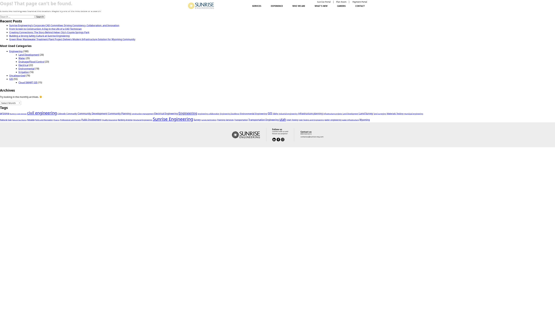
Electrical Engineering (166, 113)
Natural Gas (6, 119)
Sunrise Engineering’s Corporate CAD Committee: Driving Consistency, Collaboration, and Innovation (64, 25)
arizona (4, 113)
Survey (197, 119)
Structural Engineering (142, 120)
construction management (143, 114)
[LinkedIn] (274, 139)
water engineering (333, 120)
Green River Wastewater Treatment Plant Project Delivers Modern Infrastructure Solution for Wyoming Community (72, 39)
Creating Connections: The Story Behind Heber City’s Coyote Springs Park (49, 32)
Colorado (61, 113)
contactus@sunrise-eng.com (311, 137)
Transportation (241, 120)
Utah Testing (292, 120)
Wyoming (364, 119)
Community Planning (119, 113)
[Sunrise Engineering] (201, 5)
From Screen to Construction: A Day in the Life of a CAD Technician (45, 28)
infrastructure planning (310, 113)
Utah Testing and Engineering (311, 120)
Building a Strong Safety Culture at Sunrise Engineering (39, 35)
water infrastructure (350, 120)
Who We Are (298, 6)
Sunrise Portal (324, 1)
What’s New (321, 6)
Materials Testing (395, 113)
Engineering (16, 51)
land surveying (380, 114)
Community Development (92, 113)
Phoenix (56, 120)
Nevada (31, 119)
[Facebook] (278, 139)
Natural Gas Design (19, 120)
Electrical (23, 65)
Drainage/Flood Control (31, 61)
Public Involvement (91, 119)
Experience (277, 6)
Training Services (225, 119)
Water (21, 58)
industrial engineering (288, 114)
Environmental (26, 68)
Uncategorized (17, 75)
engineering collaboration (208, 114)
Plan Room (341, 1)
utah (282, 119)
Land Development (28, 54)
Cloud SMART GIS (27, 82)
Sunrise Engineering (173, 119)
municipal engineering (413, 114)
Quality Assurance (109, 120)
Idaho (275, 113)
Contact (360, 6)
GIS (11, 79)
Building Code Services (18, 114)
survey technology (209, 120)
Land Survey (366, 113)
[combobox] (10, 103)
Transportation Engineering (263, 119)
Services (256, 6)
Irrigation (23, 72)
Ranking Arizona (125, 120)
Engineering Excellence (229, 114)
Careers (341, 6)
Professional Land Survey (70, 120)
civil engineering (42, 113)
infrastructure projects (332, 114)
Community (71, 113)
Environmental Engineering (253, 113)
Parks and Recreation (44, 120)
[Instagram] (282, 139)
